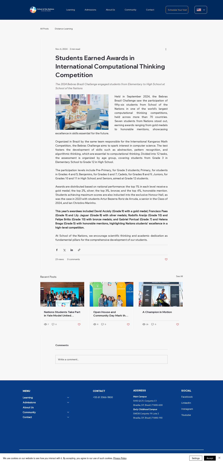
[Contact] (68, 417)
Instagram (187, 408)
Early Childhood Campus (145, 409)
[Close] (219, 458)
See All (179, 276)
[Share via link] (79, 249)
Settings (196, 458)
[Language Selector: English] (200, 10)
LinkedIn (186, 402)
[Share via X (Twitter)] (64, 249)
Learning (28, 397)
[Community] (68, 412)
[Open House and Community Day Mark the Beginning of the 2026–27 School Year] (111, 294)
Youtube (186, 414)
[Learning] (68, 397)
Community (29, 412)
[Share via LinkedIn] (71, 249)
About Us (28, 407)
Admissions (29, 402)
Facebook (187, 396)
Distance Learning (64, 28)
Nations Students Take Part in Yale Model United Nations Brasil (62, 313)
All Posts (44, 28)
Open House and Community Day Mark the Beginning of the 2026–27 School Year (110, 313)
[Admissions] (68, 402)
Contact (27, 417)
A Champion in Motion (157, 312)
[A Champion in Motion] (161, 294)
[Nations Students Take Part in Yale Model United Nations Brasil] (62, 294)
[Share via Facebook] (56, 249)
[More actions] (166, 49)
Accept (210, 458)
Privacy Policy (120, 458)
